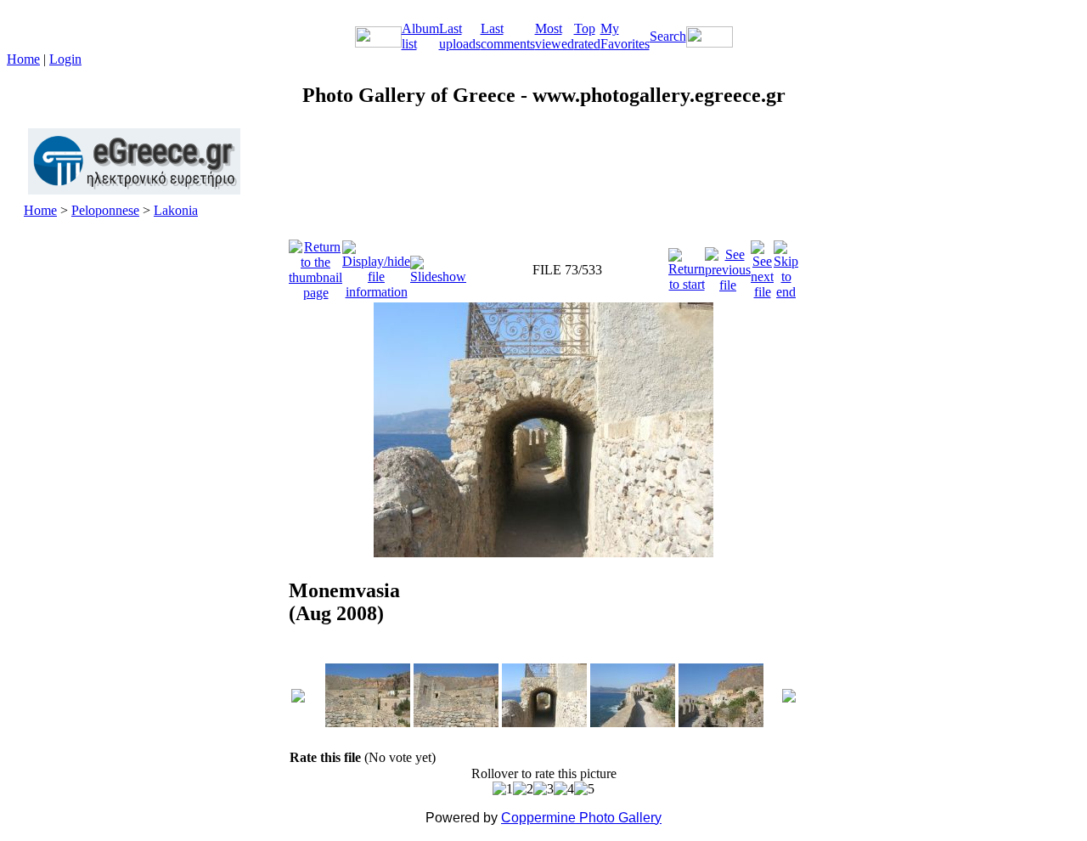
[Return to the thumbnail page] (315, 265)
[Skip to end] (786, 265)
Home (23, 59)
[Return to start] (686, 265)
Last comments (508, 36)
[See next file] (762, 265)
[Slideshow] (438, 265)
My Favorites (625, 36)
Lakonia (176, 210)
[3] (543, 789)
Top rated (587, 36)
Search (668, 36)
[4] (564, 789)
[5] (584, 789)
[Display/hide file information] (376, 265)
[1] (503, 789)
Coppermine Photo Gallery (581, 817)
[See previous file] (728, 265)
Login (65, 59)
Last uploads (460, 36)
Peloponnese (105, 210)
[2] (523, 789)
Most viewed (554, 36)
